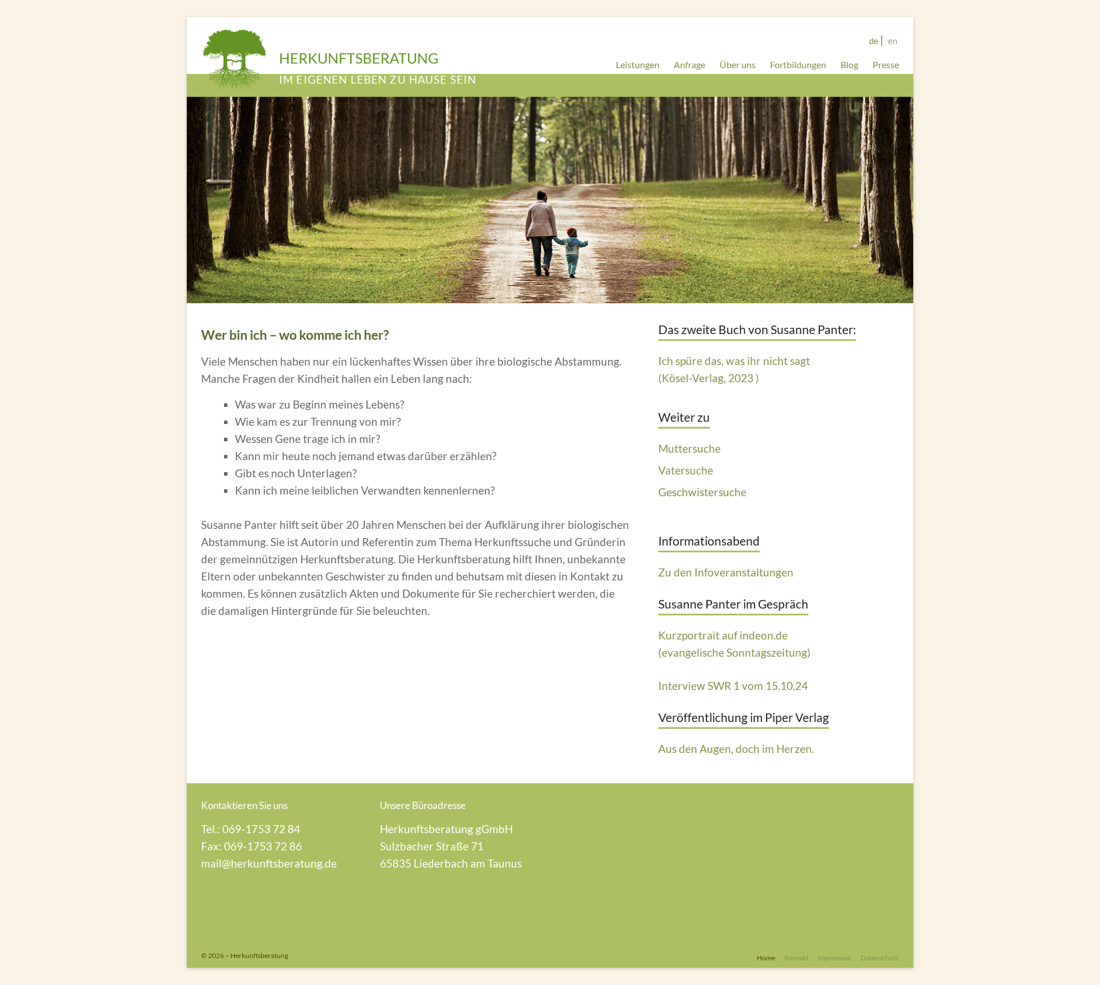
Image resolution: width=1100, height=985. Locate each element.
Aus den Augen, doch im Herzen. (736, 748)
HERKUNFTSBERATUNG (358, 57)
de (873, 41)
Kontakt (796, 957)
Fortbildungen (798, 64)
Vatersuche (685, 470)
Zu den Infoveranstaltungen (725, 572)
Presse (886, 64)
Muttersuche (689, 448)
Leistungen (637, 64)
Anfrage (689, 64)
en (892, 41)
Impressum (834, 957)
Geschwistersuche (702, 492)
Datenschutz (880, 957)
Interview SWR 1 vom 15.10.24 (733, 685)
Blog (849, 64)
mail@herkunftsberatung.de (269, 863)
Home (766, 957)
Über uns (738, 64)
